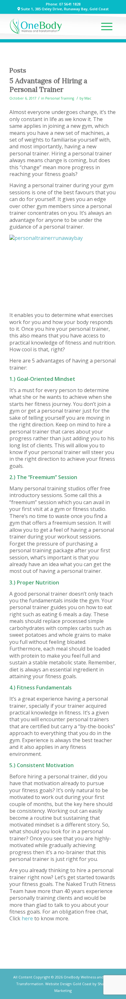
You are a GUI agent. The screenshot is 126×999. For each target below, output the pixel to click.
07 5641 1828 (69, 4)
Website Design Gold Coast (68, 983)
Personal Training (59, 98)
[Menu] (107, 26)
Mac (87, 98)
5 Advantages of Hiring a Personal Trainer (48, 85)
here (27, 918)
